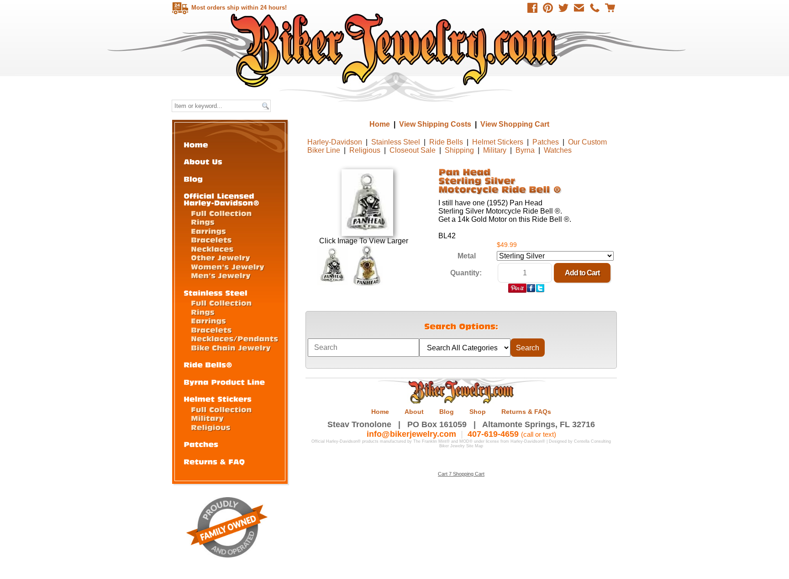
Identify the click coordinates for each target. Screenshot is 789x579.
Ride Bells (446, 142)
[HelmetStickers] (218, 398)
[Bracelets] (211, 239)
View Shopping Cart (514, 124)
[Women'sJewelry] (227, 266)
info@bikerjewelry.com (411, 434)
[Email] (579, 8)
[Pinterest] (548, 8)
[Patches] (201, 444)
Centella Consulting (592, 441)
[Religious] (211, 427)
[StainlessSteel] (215, 292)
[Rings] (203, 221)
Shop (477, 411)
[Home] (196, 144)
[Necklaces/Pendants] (234, 338)
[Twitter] (563, 8)
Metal (467, 256)
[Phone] (594, 8)
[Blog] (193, 178)
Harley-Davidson (334, 142)
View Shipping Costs (435, 124)
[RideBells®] (208, 364)
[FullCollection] (221, 213)
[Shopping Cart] (610, 8)
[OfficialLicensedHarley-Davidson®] (221, 199)
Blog (446, 411)
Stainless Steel (395, 142)
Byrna (525, 150)
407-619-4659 (493, 434)
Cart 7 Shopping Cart (461, 474)
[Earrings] (208, 231)
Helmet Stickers (497, 142)
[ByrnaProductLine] (224, 382)
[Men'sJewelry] (221, 275)
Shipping (459, 150)
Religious (364, 150)
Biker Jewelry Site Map (461, 446)
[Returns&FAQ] (214, 461)
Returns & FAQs (526, 411)
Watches (558, 150)
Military (494, 150)
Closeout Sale (412, 150)
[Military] (207, 418)
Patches (545, 142)
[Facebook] (532, 8)
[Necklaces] (212, 248)
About (414, 411)
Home (395, 50)
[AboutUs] (203, 161)
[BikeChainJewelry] (231, 347)
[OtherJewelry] (220, 257)
